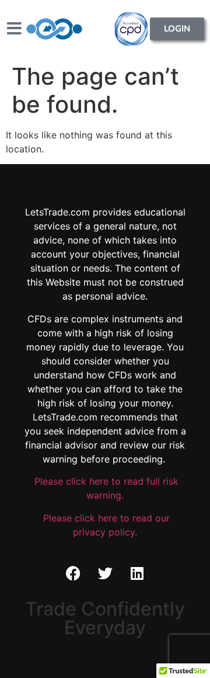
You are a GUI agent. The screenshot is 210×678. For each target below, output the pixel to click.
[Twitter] (105, 573)
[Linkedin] (137, 573)
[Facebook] (73, 573)
